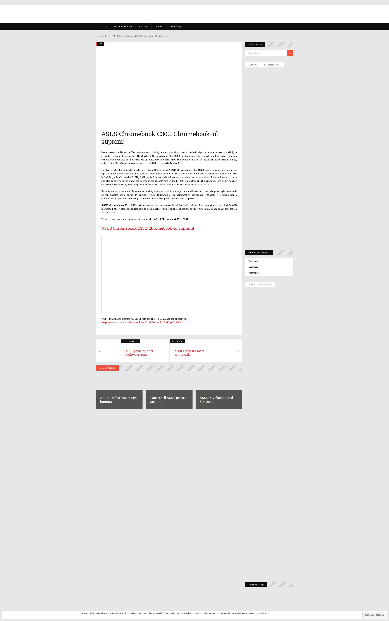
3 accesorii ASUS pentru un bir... (168, 400)
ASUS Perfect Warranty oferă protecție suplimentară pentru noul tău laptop (277, 382)
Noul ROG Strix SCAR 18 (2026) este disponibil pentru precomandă (278, 338)
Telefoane (253, 261)
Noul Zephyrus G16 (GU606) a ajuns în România (278, 320)
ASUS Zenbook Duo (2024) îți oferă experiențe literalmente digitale (269, 75)
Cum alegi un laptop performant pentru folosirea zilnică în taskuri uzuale (268, 117)
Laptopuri (253, 266)
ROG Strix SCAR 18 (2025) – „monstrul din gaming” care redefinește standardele (266, 236)
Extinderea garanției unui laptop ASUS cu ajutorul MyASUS (269, 132)
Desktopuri (253, 272)
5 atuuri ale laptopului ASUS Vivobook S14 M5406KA (266, 222)
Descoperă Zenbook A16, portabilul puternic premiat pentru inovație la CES (266, 159)
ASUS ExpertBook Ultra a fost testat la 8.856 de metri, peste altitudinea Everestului (278, 358)
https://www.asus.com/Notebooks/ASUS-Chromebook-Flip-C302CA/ (142, 322)
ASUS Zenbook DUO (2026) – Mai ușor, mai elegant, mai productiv (278, 404)
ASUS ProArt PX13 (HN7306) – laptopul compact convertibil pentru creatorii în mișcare (266, 207)
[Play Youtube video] (169, 275)
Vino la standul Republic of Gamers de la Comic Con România (277, 543)
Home (99, 35)
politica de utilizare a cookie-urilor (251, 613)
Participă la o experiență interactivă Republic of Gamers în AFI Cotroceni (276, 520)
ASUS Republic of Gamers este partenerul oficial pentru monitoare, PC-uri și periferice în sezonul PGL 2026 (278, 462)
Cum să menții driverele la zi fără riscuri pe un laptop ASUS (269, 145)
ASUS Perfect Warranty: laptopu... (118, 400)
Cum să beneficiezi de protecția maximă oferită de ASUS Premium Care (269, 102)
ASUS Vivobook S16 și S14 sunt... (216, 400)
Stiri (107, 35)
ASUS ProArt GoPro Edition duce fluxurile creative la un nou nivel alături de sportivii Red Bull (278, 300)
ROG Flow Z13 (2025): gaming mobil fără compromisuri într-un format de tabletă (269, 191)
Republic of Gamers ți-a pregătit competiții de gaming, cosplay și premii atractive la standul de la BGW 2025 (278, 492)
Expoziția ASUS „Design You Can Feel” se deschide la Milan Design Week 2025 (277, 565)
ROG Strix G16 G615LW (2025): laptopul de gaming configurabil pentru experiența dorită (268, 175)
